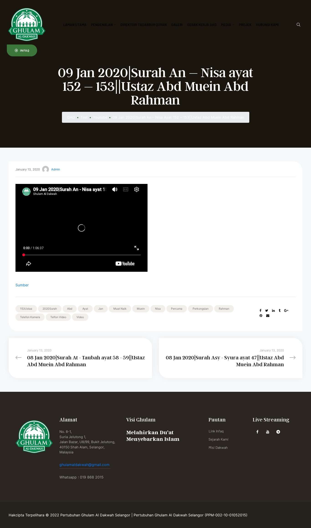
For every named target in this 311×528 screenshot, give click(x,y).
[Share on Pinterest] (261, 315)
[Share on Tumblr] (279, 310)
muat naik (120, 308)
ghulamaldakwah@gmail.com (85, 464)
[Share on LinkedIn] (273, 310)
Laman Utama (75, 25)
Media (226, 25)
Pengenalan (102, 25)
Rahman (224, 308)
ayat (85, 308)
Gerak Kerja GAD (202, 25)
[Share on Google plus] (286, 310)
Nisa (158, 308)
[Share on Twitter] (266, 310)
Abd (69, 308)
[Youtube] (268, 431)
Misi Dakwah (218, 447)
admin (55, 169)
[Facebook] (257, 431)
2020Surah (50, 308)
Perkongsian (201, 308)
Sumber (22, 285)
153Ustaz (26, 308)
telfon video (58, 317)
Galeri (177, 25)
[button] (22, 50)
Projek (245, 25)
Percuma (176, 308)
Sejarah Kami (219, 439)
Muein (141, 308)
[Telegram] (278, 431)
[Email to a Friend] (267, 315)
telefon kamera (30, 317)
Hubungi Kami (267, 25)
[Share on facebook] (260, 310)
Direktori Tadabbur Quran (143, 25)
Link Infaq (216, 431)
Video (80, 317)
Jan (100, 308)
